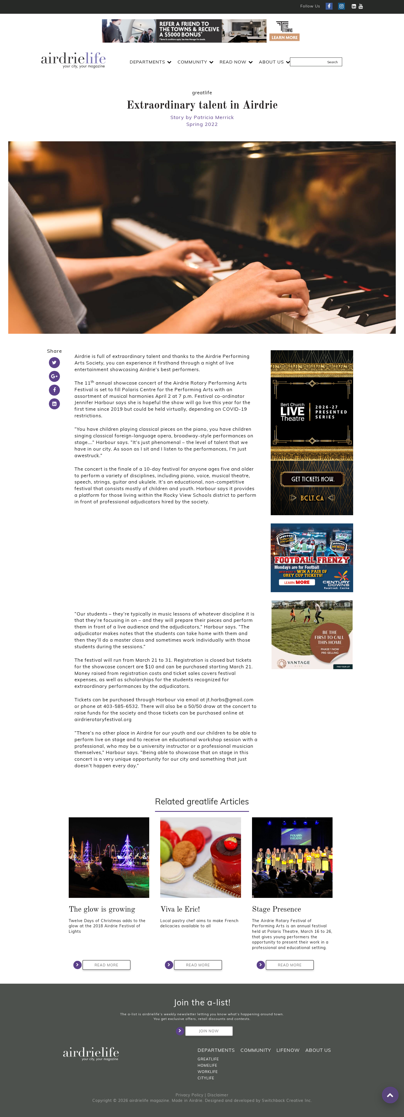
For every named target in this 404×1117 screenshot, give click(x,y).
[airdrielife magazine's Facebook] (329, 6)
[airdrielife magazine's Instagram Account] (341, 6)
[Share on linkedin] (54, 403)
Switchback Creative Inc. (287, 1100)
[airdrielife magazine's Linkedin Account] (353, 6)
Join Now (209, 1031)
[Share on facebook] (54, 390)
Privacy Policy (189, 1095)
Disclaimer (217, 1095)
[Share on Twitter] (54, 362)
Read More (106, 965)
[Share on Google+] (54, 376)
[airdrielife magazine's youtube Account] (360, 6)
